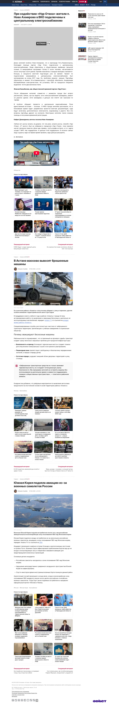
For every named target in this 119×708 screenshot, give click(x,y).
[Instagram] (19, 700)
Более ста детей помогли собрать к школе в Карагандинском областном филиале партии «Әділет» (96, 39)
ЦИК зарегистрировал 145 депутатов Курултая (96, 48)
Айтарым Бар (32, 4)
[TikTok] (31, 700)
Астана (16, 390)
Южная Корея (24, 587)
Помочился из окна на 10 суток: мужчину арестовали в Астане (96, 15)
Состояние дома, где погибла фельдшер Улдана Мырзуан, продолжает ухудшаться (59, 672)
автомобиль (23, 390)
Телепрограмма (64, 1)
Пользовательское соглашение (20, 691)
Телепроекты (45, 1)
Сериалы (54, 1)
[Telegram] (25, 700)
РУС (105, 1)
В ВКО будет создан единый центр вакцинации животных (25, 247)
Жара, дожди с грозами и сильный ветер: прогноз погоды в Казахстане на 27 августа (59, 470)
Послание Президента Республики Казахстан (24, 693)
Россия (17, 587)
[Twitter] (16, 700)
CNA (40, 542)
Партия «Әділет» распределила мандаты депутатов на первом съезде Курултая (95, 58)
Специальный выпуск (44, 4)
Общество (17, 170)
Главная (16, 10)
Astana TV (48, 320)
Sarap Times (24, 4)
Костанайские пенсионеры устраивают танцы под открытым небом (26, 672)
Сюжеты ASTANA (25, 10)
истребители (33, 587)
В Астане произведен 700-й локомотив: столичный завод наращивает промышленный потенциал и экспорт (96, 27)
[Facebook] (12, 700)
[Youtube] (28, 700)
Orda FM (75, 1)
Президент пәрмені (57, 4)
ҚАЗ (101, 1)
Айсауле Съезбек (23, 269)
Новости (35, 1)
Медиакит (14, 696)
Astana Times (15, 4)
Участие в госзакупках (18, 694)
